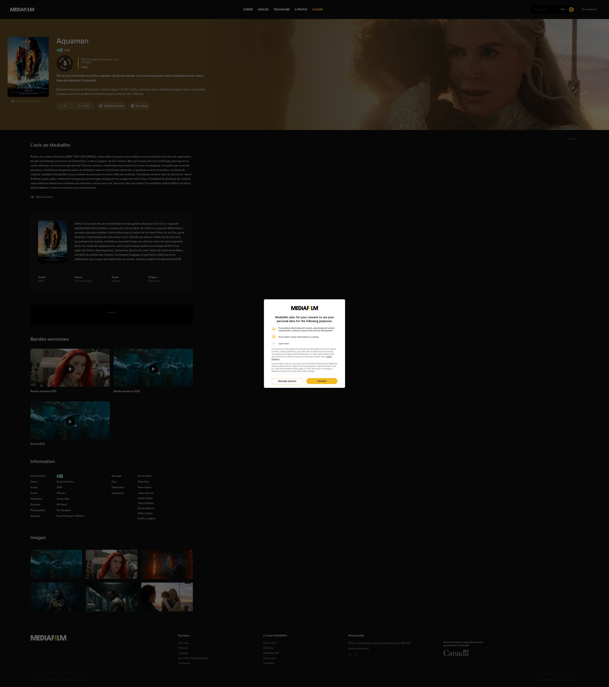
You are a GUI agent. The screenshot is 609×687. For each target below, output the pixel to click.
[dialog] (304, 343)
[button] (304, 343)
